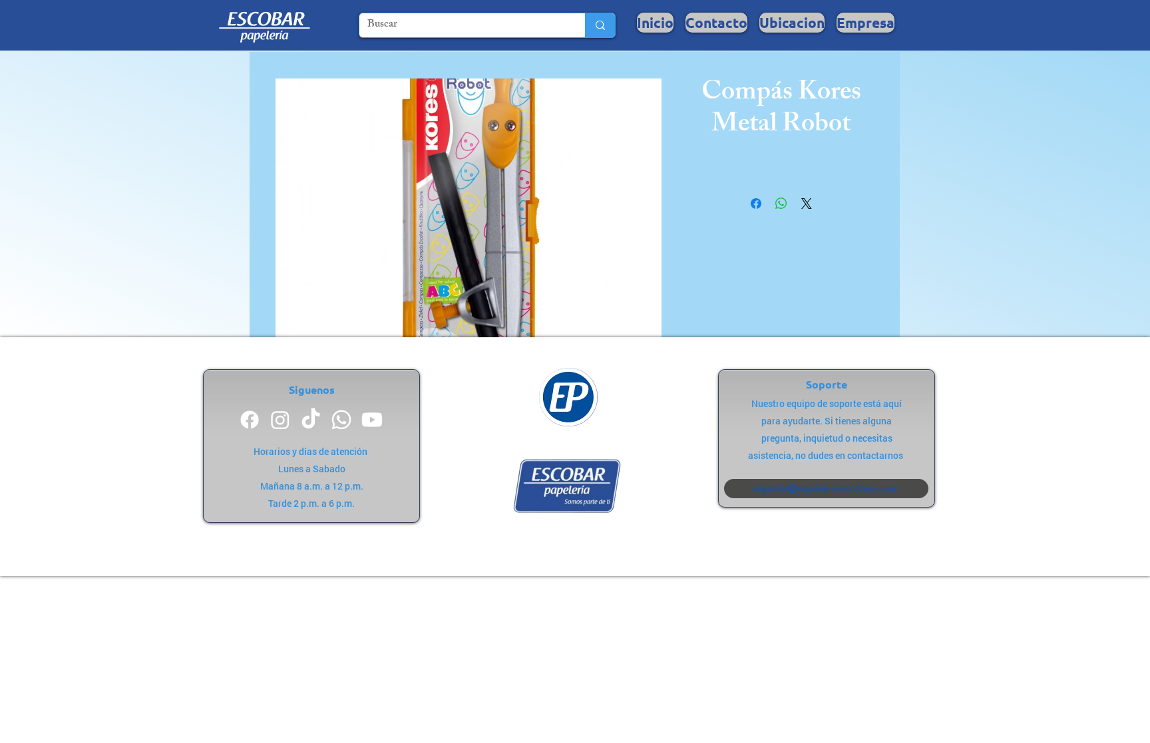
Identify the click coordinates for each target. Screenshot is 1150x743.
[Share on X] (807, 204)
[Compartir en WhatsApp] (781, 204)
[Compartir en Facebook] (756, 204)
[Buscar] (600, 25)
